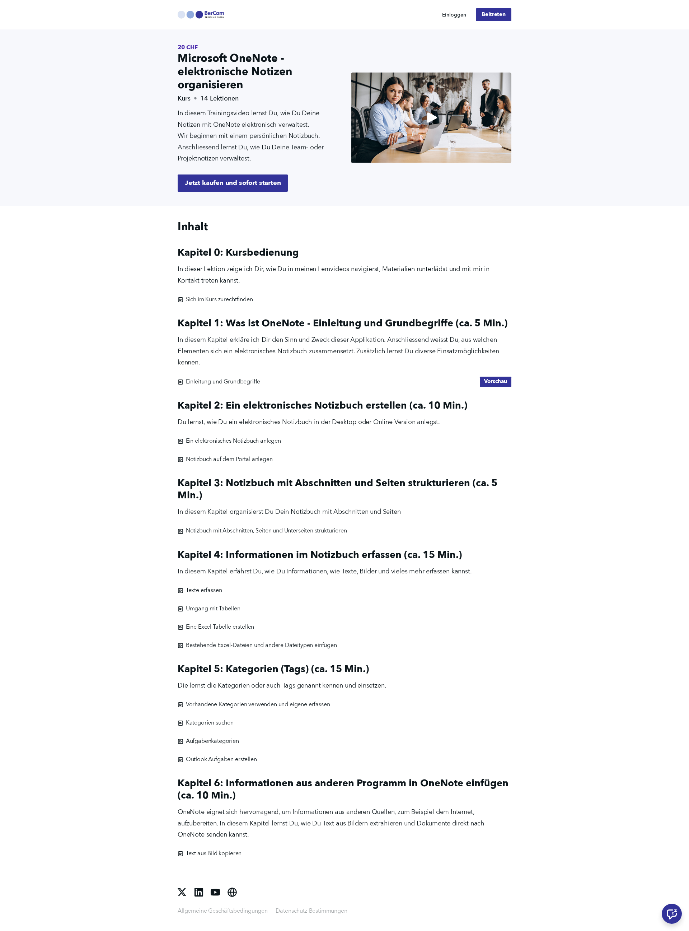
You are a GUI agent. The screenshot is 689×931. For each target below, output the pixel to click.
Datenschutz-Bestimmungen (311, 911)
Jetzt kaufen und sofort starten (233, 183)
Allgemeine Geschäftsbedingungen (223, 911)
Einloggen (454, 15)
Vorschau (495, 382)
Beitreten (494, 15)
